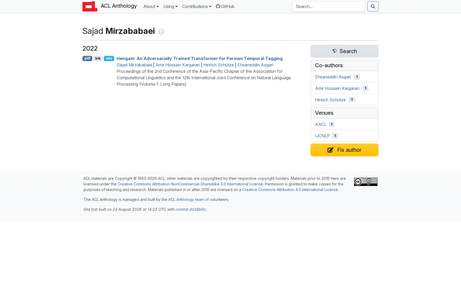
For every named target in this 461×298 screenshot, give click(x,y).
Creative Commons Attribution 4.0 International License (290, 189)
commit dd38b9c (191, 209)
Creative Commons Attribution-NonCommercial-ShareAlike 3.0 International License (190, 184)
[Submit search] (373, 6)
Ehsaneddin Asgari (255, 64)
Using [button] (168, 6)
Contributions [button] (195, 6)
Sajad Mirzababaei (134, 64)
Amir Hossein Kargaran (178, 64)
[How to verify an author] (160, 31)
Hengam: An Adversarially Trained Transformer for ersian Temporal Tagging (200, 58)
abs (109, 58)
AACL (321, 124)
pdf (87, 58)
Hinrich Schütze (218, 64)
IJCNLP (322, 135)
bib (98, 58)
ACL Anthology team (186, 199)
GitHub (228, 6)
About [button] (149, 6)
